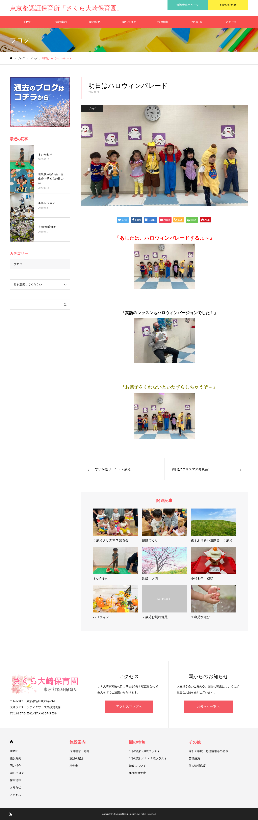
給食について (137, 765)
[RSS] (10, 814)
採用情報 (163, 22)
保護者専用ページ (187, 4)
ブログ (92, 108)
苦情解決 (194, 758)
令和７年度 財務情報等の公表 (208, 751)
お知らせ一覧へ (208, 706)
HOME (27, 22)
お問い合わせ (228, 4)
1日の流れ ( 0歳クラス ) (144, 751)
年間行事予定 (137, 772)
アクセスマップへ (129, 706)
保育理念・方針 (79, 751)
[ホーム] (11, 58)
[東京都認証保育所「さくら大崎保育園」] (45, 684)
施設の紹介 (77, 758)
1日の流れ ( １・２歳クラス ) (147, 758)
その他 (195, 742)
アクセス (231, 22)
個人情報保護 (197, 765)
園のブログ (129, 22)
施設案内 (61, 22)
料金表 (74, 765)
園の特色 (95, 22)
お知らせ (197, 22)
